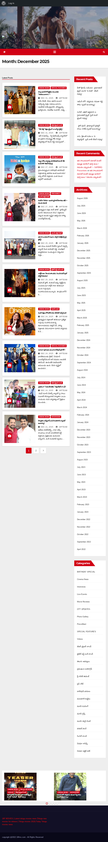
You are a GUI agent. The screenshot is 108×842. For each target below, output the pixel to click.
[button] (104, 52)
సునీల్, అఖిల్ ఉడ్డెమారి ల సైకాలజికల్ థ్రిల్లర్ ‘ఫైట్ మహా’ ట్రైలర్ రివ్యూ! (87, 115)
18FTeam (62, 98)
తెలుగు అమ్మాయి (83, 661)
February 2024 (83, 415)
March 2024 (82, 407)
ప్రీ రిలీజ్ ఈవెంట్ (83, 676)
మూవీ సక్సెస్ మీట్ (44, 196)
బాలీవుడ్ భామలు (83, 691)
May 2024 (81, 392)
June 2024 (81, 385)
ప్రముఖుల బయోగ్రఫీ (84, 669)
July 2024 (81, 377)
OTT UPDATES (83, 609)
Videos (80, 639)
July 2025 (81, 288)
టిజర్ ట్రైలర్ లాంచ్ (56, 125)
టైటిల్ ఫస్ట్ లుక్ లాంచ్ (57, 269)
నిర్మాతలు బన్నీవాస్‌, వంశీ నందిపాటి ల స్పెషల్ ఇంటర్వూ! (51, 422)
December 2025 (83, 251)
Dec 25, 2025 (47, 243)
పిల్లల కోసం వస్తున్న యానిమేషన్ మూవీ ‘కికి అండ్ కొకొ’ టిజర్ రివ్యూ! (51, 162)
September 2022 (84, 542)
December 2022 (83, 519)
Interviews (55, 416)
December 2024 (83, 340)
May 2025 (81, 303)
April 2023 (81, 489)
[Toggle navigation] (55, 52)
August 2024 (82, 370)
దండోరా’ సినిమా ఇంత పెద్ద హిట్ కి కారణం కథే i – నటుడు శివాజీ (52, 201)
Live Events (82, 594)
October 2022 (82, 534)
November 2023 (83, 437)
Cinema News (44, 88)
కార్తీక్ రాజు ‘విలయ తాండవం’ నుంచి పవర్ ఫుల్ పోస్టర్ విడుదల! (52, 274)
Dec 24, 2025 (47, 317)
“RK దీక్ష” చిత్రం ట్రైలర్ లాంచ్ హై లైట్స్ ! (50, 129)
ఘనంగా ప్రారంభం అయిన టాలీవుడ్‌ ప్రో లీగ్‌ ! (52, 350)
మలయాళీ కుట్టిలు (83, 699)
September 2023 (84, 452)
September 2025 (84, 273)
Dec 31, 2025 (47, 98)
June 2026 (81, 213)
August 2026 (82, 198)
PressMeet (55, 193)
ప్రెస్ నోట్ (80, 684)
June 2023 (81, 475)
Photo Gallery (83, 617)
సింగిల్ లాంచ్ (55, 309)
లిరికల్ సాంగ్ (81, 729)
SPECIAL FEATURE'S (58, 88)
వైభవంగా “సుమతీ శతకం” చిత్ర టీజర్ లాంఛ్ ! (52, 387)
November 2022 (83, 527)
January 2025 (82, 333)
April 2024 (81, 400)
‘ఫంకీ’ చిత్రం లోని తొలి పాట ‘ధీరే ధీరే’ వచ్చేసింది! (52, 313)
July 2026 (81, 206)
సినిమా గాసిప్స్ (82, 744)
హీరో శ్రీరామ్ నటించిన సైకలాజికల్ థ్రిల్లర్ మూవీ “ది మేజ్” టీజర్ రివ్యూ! (89, 91)
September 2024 (84, 363)
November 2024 (83, 348)
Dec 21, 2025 (47, 427)
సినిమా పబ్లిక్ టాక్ (83, 751)
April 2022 (81, 549)
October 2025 (82, 265)
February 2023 (83, 504)
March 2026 (82, 228)
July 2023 (81, 467)
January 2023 (82, 512)
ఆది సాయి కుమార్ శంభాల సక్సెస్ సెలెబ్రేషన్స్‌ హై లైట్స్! (52, 238)
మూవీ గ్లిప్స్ (81, 714)
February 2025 (83, 325)
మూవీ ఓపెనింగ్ (82, 706)
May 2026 (81, 221)
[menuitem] (3, 3)
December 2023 (83, 430)
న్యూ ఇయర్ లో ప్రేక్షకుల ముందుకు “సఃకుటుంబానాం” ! (48, 93)
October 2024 (82, 355)
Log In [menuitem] (11, 3)
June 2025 (81, 295)
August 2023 (82, 460)
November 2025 (83, 258)
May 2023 (81, 482)
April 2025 (81, 310)
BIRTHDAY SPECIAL (86, 572)
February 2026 (83, 236)
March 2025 (82, 318)
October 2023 (82, 445)
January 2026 (82, 243)
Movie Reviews (83, 602)
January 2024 (82, 422)
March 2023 (82, 497)
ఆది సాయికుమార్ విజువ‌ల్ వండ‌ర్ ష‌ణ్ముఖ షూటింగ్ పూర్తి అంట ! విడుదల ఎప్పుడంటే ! (90, 173)
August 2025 (82, 280)
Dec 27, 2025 (47, 167)
